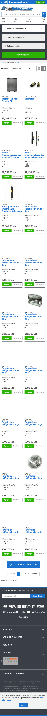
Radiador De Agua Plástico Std (10, 100)
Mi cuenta (29, 21)
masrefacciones (8, 62)
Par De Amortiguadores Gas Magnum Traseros (11, 154)
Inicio (15, 21)
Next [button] (19, 660)
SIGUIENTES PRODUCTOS (26, 565)
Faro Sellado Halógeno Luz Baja (10, 423)
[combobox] (23, 28)
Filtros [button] (5, 68)
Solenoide (29, 99)
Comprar (7, 123)
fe (18, 62)
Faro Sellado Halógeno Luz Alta (10, 531)
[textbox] (23, 14)
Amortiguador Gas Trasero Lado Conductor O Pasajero (12, 208)
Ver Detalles (17, 123)
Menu (3, 21)
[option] (10, 661)
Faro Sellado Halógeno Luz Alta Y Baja (34, 208)
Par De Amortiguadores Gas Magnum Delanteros (34, 154)
